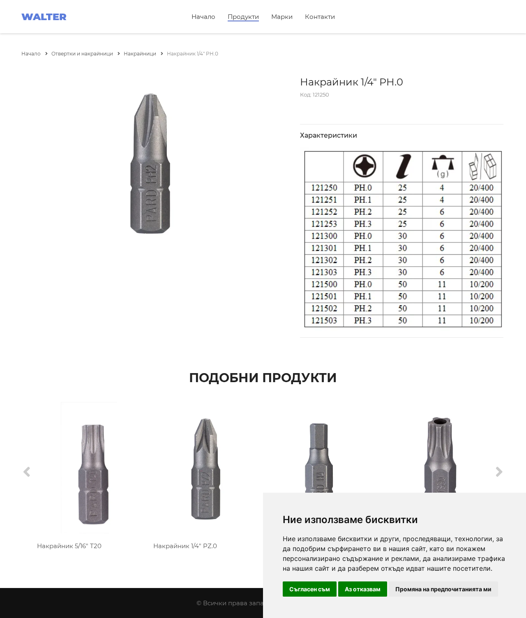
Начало (203, 17)
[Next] (499, 472)
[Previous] (27, 472)
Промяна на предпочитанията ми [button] (443, 589)
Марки (282, 17)
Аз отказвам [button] (363, 589)
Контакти (320, 17)
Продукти (243, 17)
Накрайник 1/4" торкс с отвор (200, 546)
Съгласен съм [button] (309, 589)
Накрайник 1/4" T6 (65, 546)
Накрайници (140, 54)
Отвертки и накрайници (82, 54)
